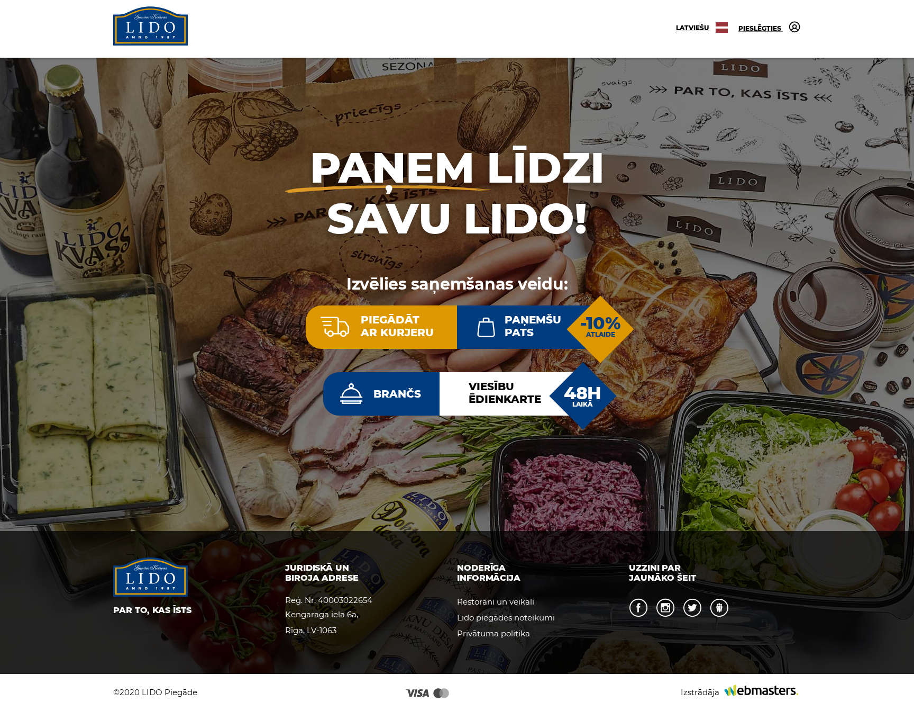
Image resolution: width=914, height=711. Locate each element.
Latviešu (693, 28)
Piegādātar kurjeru (397, 326)
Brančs (397, 394)
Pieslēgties (760, 28)
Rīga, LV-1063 (310, 630)
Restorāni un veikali (495, 602)
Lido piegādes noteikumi (506, 618)
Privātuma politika (493, 633)
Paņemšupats (533, 326)
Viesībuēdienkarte (505, 393)
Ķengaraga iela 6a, (321, 614)
